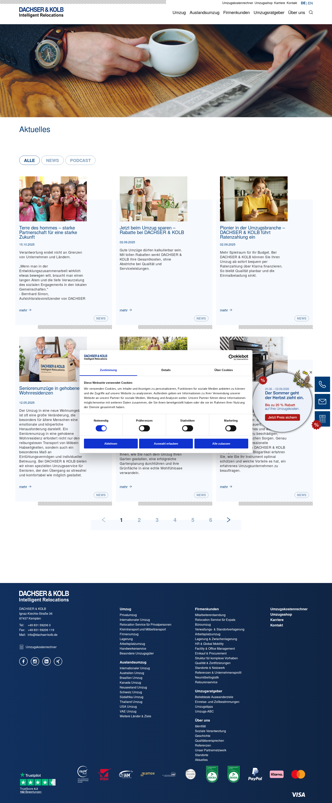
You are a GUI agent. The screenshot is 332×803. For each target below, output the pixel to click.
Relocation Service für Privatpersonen (145, 624)
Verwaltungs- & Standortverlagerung (219, 629)
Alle (29, 160)
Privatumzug (128, 615)
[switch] (144, 428)
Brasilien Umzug (131, 677)
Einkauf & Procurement (211, 653)
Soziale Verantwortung (210, 731)
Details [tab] (166, 370)
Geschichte (202, 735)
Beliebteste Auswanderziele (214, 697)
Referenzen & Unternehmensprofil (218, 672)
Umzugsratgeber (208, 690)
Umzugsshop (281, 614)
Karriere (277, 619)
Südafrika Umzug (131, 697)
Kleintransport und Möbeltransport (143, 629)
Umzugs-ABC (204, 711)
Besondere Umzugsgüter (137, 653)
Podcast (80, 160)
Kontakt (276, 625)
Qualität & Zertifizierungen (213, 663)
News (52, 160)
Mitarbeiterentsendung (210, 615)
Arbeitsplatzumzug (132, 643)
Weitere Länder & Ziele (135, 716)
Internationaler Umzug (135, 619)
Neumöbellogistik (207, 677)
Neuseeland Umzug (133, 687)
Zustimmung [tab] (108, 370)
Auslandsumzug (133, 662)
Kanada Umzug (130, 682)
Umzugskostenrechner (289, 608)
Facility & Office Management (215, 648)
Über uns (202, 720)
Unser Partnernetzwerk (210, 750)
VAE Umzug (128, 711)
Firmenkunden (207, 608)
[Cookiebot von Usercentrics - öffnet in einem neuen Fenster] (231, 357)
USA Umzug (128, 706)
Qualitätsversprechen (209, 740)
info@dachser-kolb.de (42, 634)
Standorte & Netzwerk (210, 667)
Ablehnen (110, 443)
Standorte (201, 755)
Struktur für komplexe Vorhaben (216, 658)
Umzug (125, 608)
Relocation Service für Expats (215, 619)
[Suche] (311, 12)
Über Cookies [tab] (223, 370)
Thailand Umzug (131, 701)
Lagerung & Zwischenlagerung (216, 639)
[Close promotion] (311, 372)
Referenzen (203, 745)
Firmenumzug (129, 634)
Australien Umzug (132, 673)
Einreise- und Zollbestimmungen (217, 701)
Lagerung (126, 639)
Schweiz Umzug (131, 692)
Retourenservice (206, 682)
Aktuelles (201, 759)
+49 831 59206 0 (39, 625)
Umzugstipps (204, 706)
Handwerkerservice (133, 648)
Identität (200, 726)
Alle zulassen (221, 443)
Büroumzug (203, 624)
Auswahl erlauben (166, 443)
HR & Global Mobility (209, 643)
